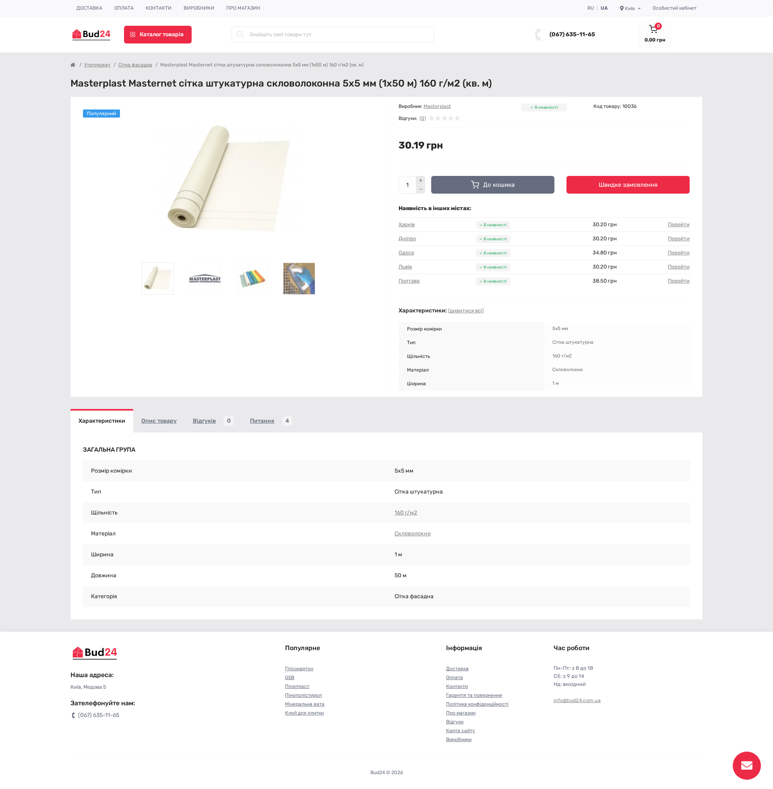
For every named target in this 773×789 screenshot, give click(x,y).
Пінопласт (297, 686)
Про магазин (243, 8)
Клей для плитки (304, 713)
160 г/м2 (406, 512)
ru (590, 8)
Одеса (406, 253)
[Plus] (420, 180)
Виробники (199, 8)
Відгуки (454, 722)
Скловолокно (413, 533)
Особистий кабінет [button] (675, 8)
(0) (423, 118)
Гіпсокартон (299, 668)
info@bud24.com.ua (577, 700)
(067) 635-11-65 (572, 34)
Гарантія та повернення (474, 695)
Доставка (89, 8)
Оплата (124, 8)
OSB (289, 677)
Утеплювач (97, 65)
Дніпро (407, 238)
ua (604, 8)
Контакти (159, 8)
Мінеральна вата (304, 704)
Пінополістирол (303, 695)
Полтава (409, 281)
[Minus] (420, 189)
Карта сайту (460, 730)
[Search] (240, 35)
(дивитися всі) (466, 311)
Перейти (679, 224)
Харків (407, 224)
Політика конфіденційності (477, 704)
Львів (405, 267)
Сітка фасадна (135, 65)
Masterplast (437, 106)
